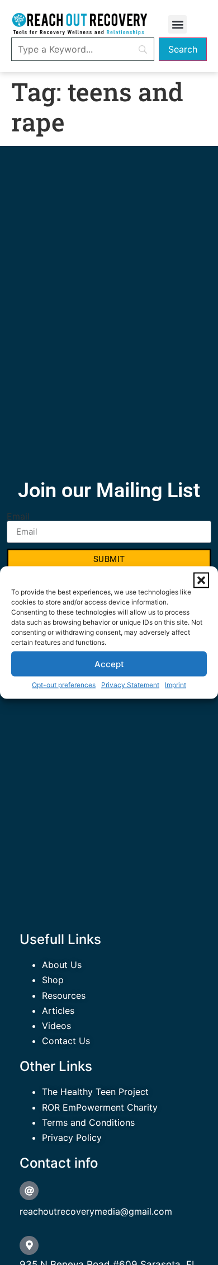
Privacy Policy (72, 1137)
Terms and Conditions (88, 1122)
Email (18, 516)
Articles (58, 1010)
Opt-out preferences (64, 685)
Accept (109, 663)
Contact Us (66, 1040)
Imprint (175, 685)
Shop (53, 979)
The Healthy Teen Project (95, 1091)
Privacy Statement (130, 685)
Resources (64, 995)
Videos (56, 1025)
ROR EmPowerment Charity (100, 1107)
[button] (201, 580)
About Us (62, 964)
